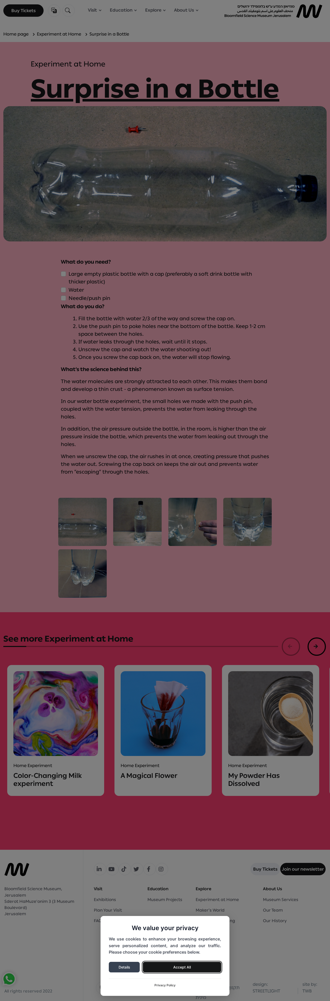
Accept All (182, 967)
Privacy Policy (165, 985)
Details (124, 967)
